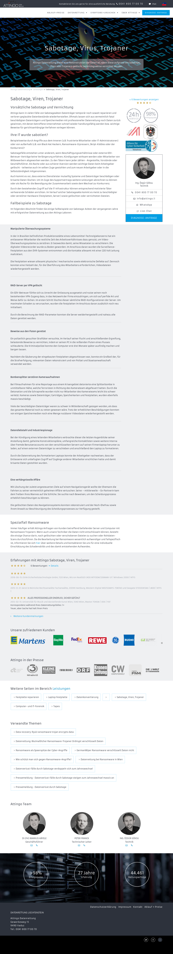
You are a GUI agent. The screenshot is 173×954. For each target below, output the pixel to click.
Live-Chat (146, 211)
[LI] (164, 4)
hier (38, 543)
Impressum (124, 907)
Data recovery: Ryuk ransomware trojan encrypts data (45, 732)
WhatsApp (146, 205)
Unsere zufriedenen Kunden (33, 630)
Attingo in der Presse (27, 660)
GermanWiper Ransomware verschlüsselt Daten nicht (105, 750)
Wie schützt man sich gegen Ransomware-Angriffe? (43, 759)
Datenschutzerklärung (103, 907)
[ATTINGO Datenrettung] (13, 4)
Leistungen (61, 689)
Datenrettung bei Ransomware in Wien (102, 759)
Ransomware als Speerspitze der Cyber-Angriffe (41, 750)
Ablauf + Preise (153, 907)
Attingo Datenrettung (21, 89)
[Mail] (31, 845)
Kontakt (137, 907)
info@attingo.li (146, 198)
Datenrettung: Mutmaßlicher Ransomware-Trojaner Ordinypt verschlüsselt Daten (59, 741)
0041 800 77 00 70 (131, 4)
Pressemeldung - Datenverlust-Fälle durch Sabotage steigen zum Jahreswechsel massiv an (65, 778)
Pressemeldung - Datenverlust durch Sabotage (41, 787)
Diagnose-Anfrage (156, 13)
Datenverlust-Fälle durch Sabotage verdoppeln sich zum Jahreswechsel (54, 768)
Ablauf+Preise (55, 13)
